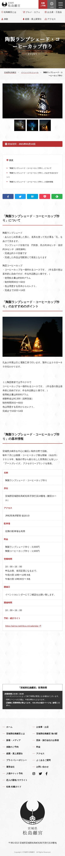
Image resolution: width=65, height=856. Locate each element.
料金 (38, 747)
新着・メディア (13, 740)
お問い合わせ (42, 767)
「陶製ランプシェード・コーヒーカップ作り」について (29, 168)
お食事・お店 (42, 727)
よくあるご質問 (43, 760)
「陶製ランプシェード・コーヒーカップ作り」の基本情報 (30, 182)
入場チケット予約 (14, 773)
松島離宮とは (10, 12)
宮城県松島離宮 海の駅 (46, 733)
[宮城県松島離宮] (11, 4)
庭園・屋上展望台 (33, 19)
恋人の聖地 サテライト (16, 780)
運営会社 (10, 767)
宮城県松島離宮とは (15, 733)
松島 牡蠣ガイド (13, 787)
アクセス (51, 19)
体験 (6, 19)
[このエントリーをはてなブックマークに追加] (32, 196)
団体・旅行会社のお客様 (47, 740)
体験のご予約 (12, 747)
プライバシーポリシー (16, 760)
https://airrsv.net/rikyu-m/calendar (22, 626)
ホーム (9, 727)
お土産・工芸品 (54, 12)
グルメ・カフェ (33, 12)
